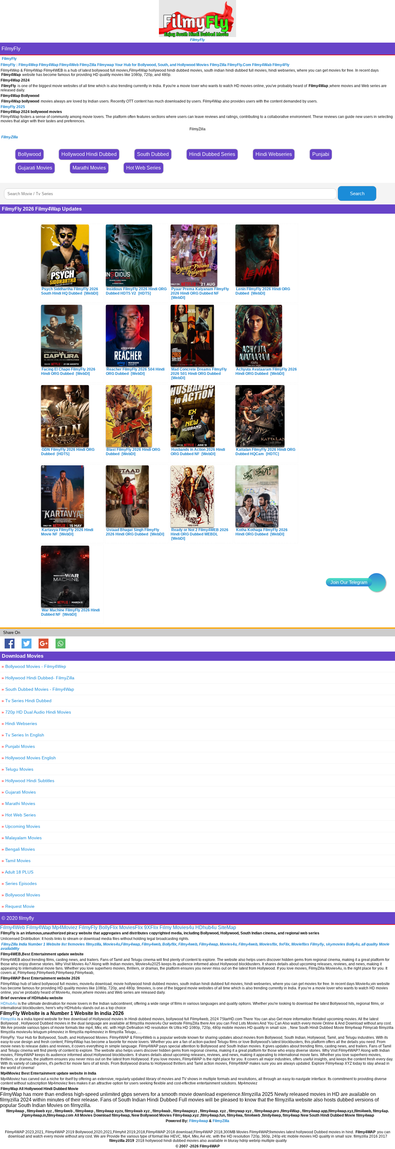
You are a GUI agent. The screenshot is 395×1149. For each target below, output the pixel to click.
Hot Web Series (19, 814)
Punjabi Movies (18, 746)
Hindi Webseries (19, 723)
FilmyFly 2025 (13, 107)
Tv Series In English (23, 734)
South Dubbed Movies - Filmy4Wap (38, 689)
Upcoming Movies (21, 826)
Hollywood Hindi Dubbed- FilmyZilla (38, 677)
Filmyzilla (8, 1019)
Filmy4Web (12, 927)
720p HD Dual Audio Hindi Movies (36, 712)
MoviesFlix (131, 927)
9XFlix (151, 927)
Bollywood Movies (21, 894)
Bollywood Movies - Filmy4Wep (34, 666)
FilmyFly (11, 48)
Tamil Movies (16, 860)
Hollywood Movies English (29, 757)
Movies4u (183, 927)
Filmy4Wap (38, 927)
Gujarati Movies (19, 792)
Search (357, 193)
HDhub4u (206, 927)
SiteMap (227, 927)
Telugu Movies (17, 769)
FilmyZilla (221, 1121)
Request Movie (18, 906)
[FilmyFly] (197, 35)
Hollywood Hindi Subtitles (28, 780)
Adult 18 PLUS (17, 872)
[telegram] (376, 582)
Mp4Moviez (64, 927)
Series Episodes (19, 883)
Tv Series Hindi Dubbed (27, 700)
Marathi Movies (18, 803)
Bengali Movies (18, 849)
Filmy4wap (198, 1121)
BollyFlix (108, 927)
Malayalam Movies (22, 837)
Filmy (166, 927)
